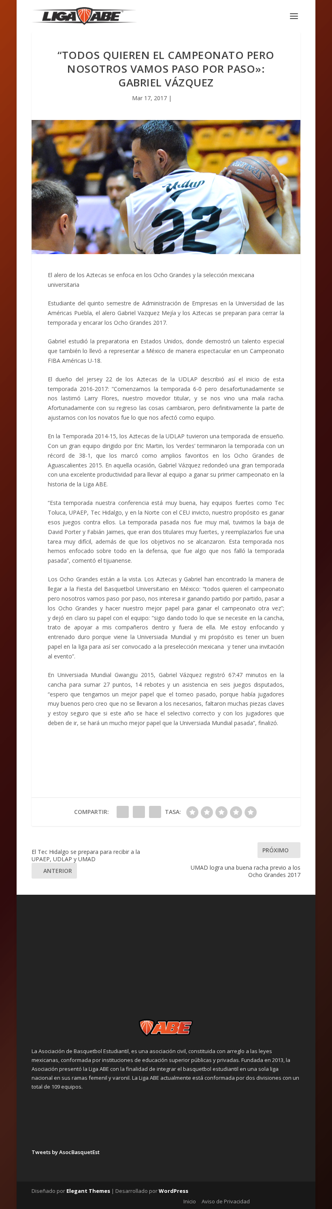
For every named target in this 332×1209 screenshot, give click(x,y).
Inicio (189, 1201)
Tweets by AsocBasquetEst (66, 1152)
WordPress (173, 1190)
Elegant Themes (88, 1190)
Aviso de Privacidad (226, 1201)
